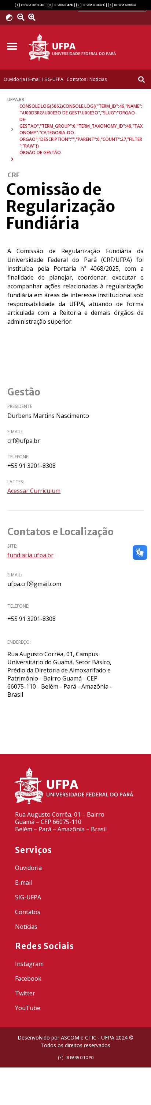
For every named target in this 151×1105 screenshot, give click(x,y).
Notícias (26, 927)
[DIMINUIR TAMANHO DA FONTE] (21, 17)
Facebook (28, 978)
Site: (12, 546)
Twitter (25, 993)
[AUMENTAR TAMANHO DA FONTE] (34, 17)
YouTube (27, 1008)
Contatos (27, 912)
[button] (12, 46)
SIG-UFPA (28, 897)
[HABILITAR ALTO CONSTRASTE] (11, 17)
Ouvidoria (28, 868)
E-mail (23, 882)
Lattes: (15, 482)
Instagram (29, 964)
